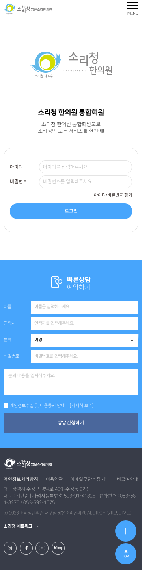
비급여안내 (127, 479)
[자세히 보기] (82, 405)
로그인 (71, 211)
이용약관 (54, 479)
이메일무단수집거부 (89, 479)
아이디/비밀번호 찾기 (113, 195)
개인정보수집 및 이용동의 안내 (37, 405)
